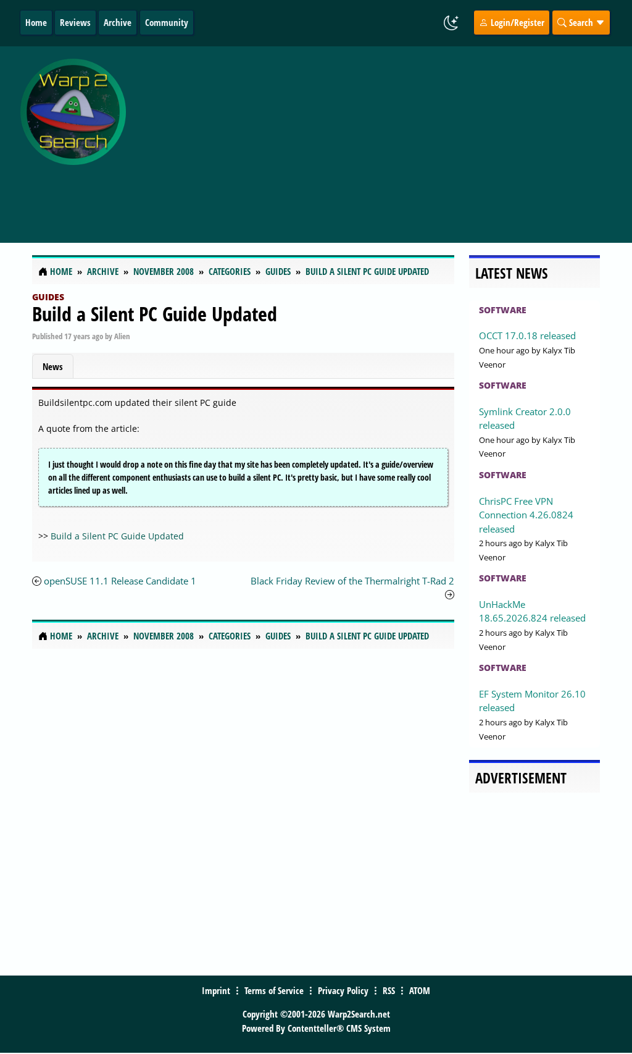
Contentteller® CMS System (339, 1028)
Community (166, 22)
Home (36, 22)
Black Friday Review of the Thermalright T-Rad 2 (352, 581)
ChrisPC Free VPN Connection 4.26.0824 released (526, 515)
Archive (117, 22)
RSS (389, 990)
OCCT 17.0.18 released (527, 335)
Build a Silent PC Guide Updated (154, 313)
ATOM (419, 990)
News (53, 366)
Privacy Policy (343, 990)
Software (502, 310)
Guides (48, 297)
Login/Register (516, 22)
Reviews (75, 22)
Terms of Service (274, 990)
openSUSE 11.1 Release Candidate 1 (120, 581)
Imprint (216, 990)
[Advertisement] (381, 137)
